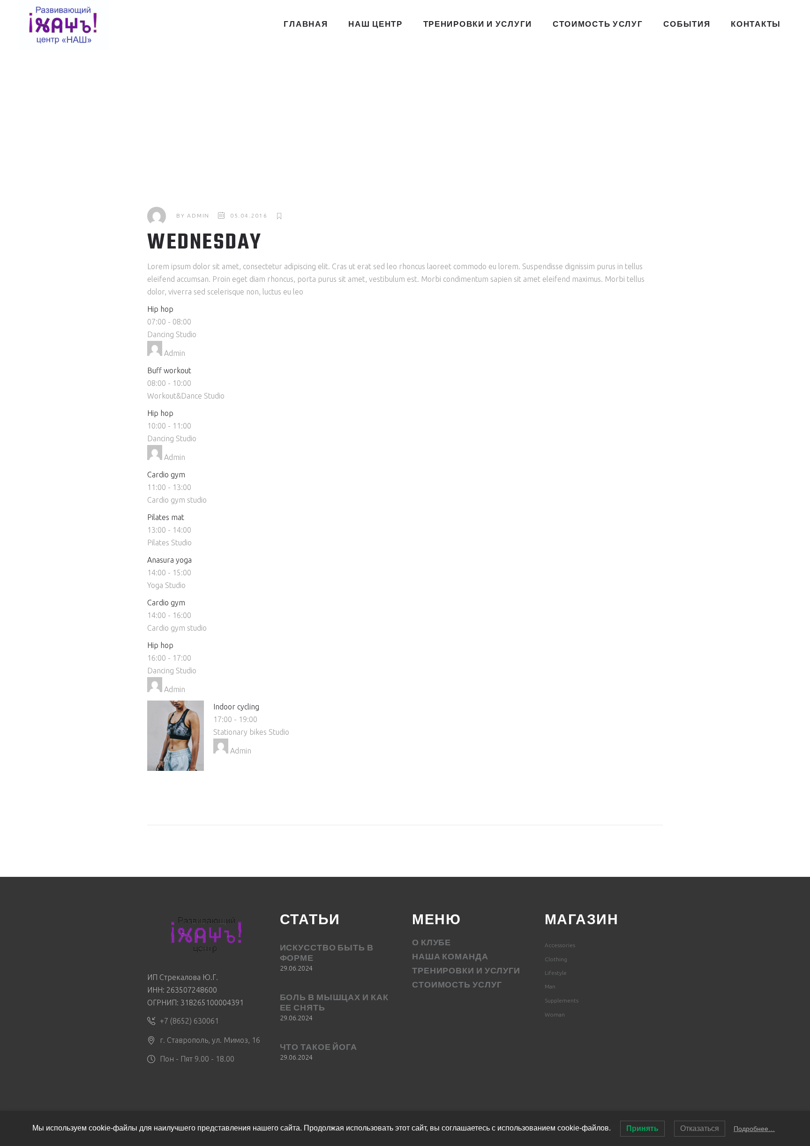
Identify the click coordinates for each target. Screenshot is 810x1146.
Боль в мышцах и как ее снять (334, 1003)
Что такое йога (319, 1048)
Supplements (561, 1000)
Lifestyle (556, 973)
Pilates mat (165, 517)
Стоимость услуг (457, 986)
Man (550, 986)
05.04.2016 (249, 215)
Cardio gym (166, 474)
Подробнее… (754, 1128)
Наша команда (450, 957)
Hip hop (160, 309)
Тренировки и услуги (466, 971)
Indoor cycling (236, 706)
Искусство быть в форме (327, 953)
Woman (555, 1014)
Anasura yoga (169, 560)
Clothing (556, 959)
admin (198, 215)
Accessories (560, 945)
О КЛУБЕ (431, 943)
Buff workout (169, 370)
